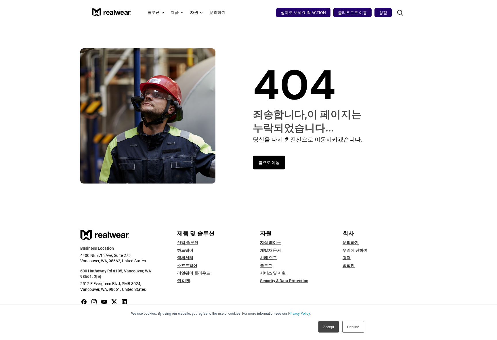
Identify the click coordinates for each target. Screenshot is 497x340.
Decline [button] (353, 326)
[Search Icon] (400, 12)
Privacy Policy (299, 313)
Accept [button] (328, 326)
